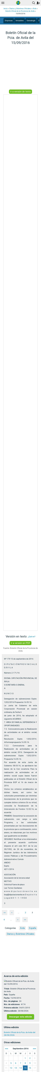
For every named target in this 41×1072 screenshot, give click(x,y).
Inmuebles (20, 21)
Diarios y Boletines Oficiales (20, 9)
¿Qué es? (31, 637)
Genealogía (31, 21)
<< (5, 912)
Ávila (34, 9)
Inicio (6, 9)
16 (30, 1068)
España (32, 928)
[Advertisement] (20, 67)
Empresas (9, 21)
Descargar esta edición (20, 1016)
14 (20, 1068)
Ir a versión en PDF (20, 643)
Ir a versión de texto (20, 91)
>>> (34, 1048)
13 (16, 1068)
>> (25, 919)
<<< (6, 1048)
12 (11, 1068)
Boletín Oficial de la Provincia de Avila (20, 11)
